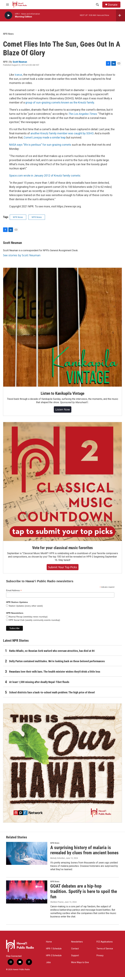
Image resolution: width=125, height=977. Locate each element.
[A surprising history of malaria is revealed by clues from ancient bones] (26, 853)
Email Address (14, 590)
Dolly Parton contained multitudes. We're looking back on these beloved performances (57, 661)
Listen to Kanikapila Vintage (62, 393)
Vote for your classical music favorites (62, 547)
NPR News (8, 33)
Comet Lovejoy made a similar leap (45, 137)
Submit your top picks (62, 567)
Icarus (18, 74)
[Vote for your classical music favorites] (62, 481)
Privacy (100, 955)
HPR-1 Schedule (54, 949)
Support (75, 955)
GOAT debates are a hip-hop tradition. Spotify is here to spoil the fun (83, 891)
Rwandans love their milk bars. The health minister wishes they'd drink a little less (54, 671)
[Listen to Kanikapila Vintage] (62, 327)
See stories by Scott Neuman (21, 255)
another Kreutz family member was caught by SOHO (61, 133)
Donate (112, 4)
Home (49, 942)
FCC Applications (104, 942)
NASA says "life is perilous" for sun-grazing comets (40, 144)
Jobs (48, 962)
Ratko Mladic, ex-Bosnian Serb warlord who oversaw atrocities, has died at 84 (52, 650)
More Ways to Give (80, 962)
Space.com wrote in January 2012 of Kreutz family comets (44, 175)
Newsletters (77, 942)
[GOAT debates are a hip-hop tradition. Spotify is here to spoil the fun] (26, 891)
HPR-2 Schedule (54, 955)
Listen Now (62, 409)
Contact (75, 949)
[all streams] (120, 15)
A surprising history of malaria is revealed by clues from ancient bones (84, 850)
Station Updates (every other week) (25, 606)
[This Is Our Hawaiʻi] (62, 763)
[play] (8, 15)
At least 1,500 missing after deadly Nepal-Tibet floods (39, 682)
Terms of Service (104, 949)
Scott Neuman (20, 61)
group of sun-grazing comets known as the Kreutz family (59, 102)
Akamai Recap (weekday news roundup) (28, 616)
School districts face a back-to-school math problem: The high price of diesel (52, 692)
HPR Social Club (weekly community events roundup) (34, 620)
